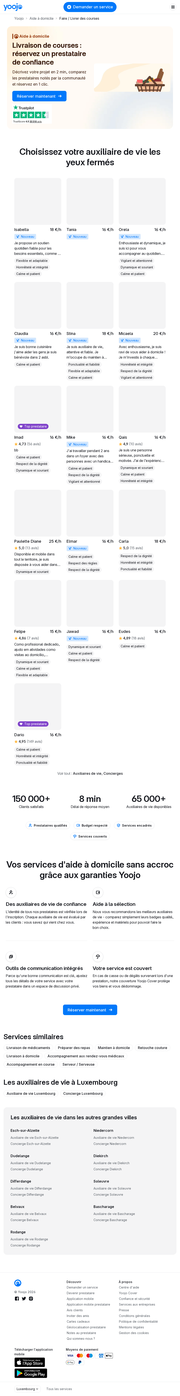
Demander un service (93, 7)
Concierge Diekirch (108, 1169)
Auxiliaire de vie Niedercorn (114, 1137)
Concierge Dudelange (27, 1169)
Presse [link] (124, 1310)
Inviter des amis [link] (78, 1316)
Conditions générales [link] (134, 1316)
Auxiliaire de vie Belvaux (29, 1214)
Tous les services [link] (59, 1389)
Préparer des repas (74, 1048)
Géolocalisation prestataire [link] (86, 1327)
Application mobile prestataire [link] (88, 1304)
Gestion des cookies (134, 1333)
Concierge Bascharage (110, 1220)
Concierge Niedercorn (110, 1144)
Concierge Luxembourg (83, 1093)
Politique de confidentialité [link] (138, 1321)
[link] (37, 227)
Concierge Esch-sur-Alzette (31, 1144)
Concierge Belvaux (25, 1220)
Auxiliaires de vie (87, 773)
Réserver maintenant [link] (37, 96)
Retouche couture (152, 1048)
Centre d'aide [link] (129, 1287)
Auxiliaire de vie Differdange (31, 1188)
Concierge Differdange (27, 1194)
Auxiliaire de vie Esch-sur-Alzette (35, 1137)
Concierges (113, 773)
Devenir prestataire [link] (81, 1293)
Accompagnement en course (31, 1064)
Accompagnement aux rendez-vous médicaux (85, 1056)
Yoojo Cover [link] (128, 1293)
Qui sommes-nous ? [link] (81, 1338)
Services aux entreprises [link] (137, 1304)
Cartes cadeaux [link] (78, 1321)
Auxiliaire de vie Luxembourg (31, 1093)
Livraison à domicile (23, 1056)
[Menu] (172, 7)
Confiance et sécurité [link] (134, 1299)
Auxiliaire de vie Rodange (29, 1239)
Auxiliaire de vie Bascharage (114, 1214)
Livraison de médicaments (28, 1048)
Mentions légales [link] (131, 1327)
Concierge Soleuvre (108, 1194)
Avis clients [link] (75, 1310)
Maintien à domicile (114, 1048)
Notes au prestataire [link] (81, 1333)
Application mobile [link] (80, 1299)
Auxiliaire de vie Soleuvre (112, 1188)
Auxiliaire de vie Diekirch (112, 1163)
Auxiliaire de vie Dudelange (31, 1163)
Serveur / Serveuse (79, 1064)
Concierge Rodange (25, 1245)
